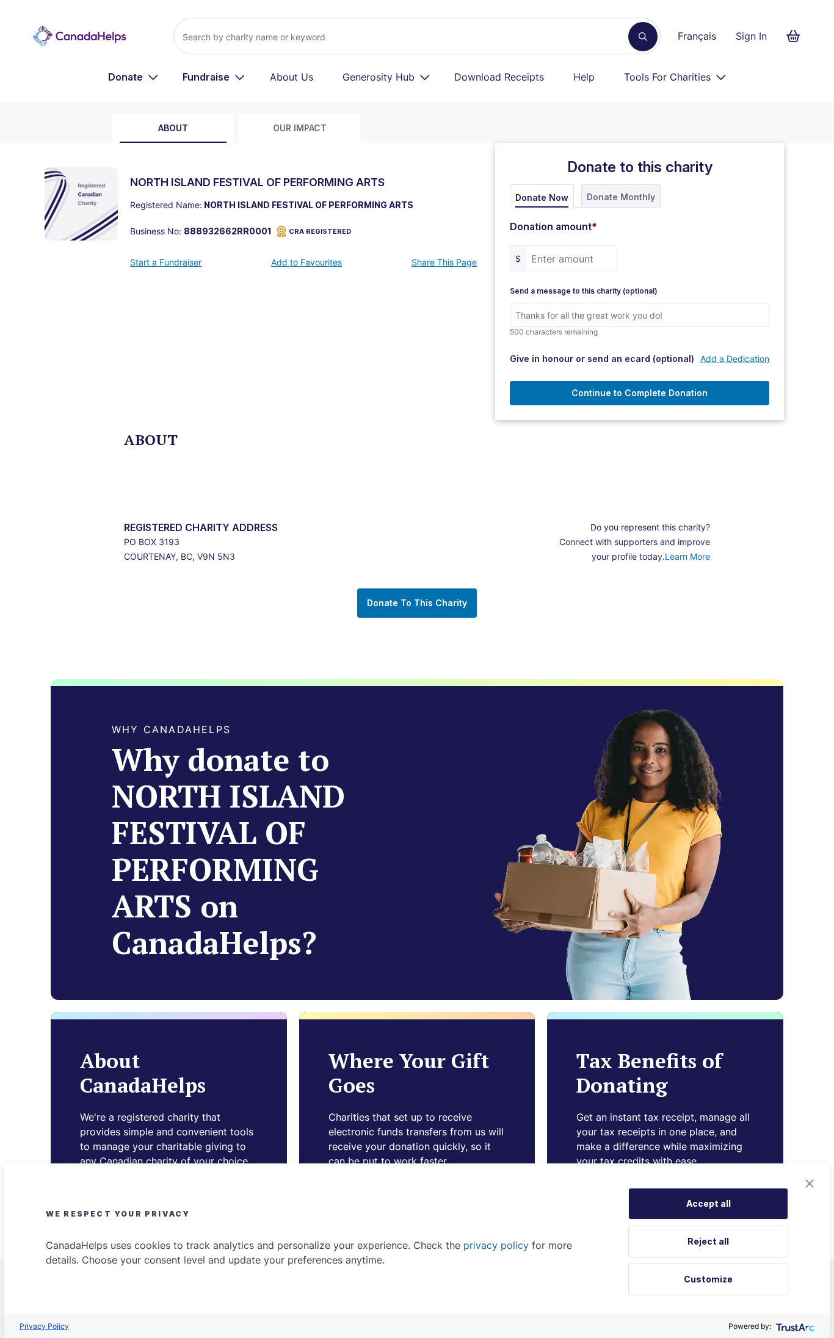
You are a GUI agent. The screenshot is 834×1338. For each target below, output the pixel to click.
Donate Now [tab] (541, 197)
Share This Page (444, 262)
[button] (809, 1183)
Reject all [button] (708, 1241)
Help (584, 77)
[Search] (643, 36)
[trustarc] (794, 1326)
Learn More (687, 556)
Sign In (751, 36)
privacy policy (496, 1245)
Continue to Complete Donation (639, 393)
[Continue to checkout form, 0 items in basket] (797, 36)
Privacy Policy (44, 1326)
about (173, 128)
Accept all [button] (708, 1203)
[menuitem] (133, 77)
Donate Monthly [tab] (621, 197)
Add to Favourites (306, 262)
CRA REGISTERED (320, 231)
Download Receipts (499, 77)
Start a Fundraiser (165, 262)
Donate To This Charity (417, 603)
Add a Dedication (734, 358)
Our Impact (300, 128)
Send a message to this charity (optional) (584, 291)
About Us (291, 77)
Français (697, 36)
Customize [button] (708, 1279)
